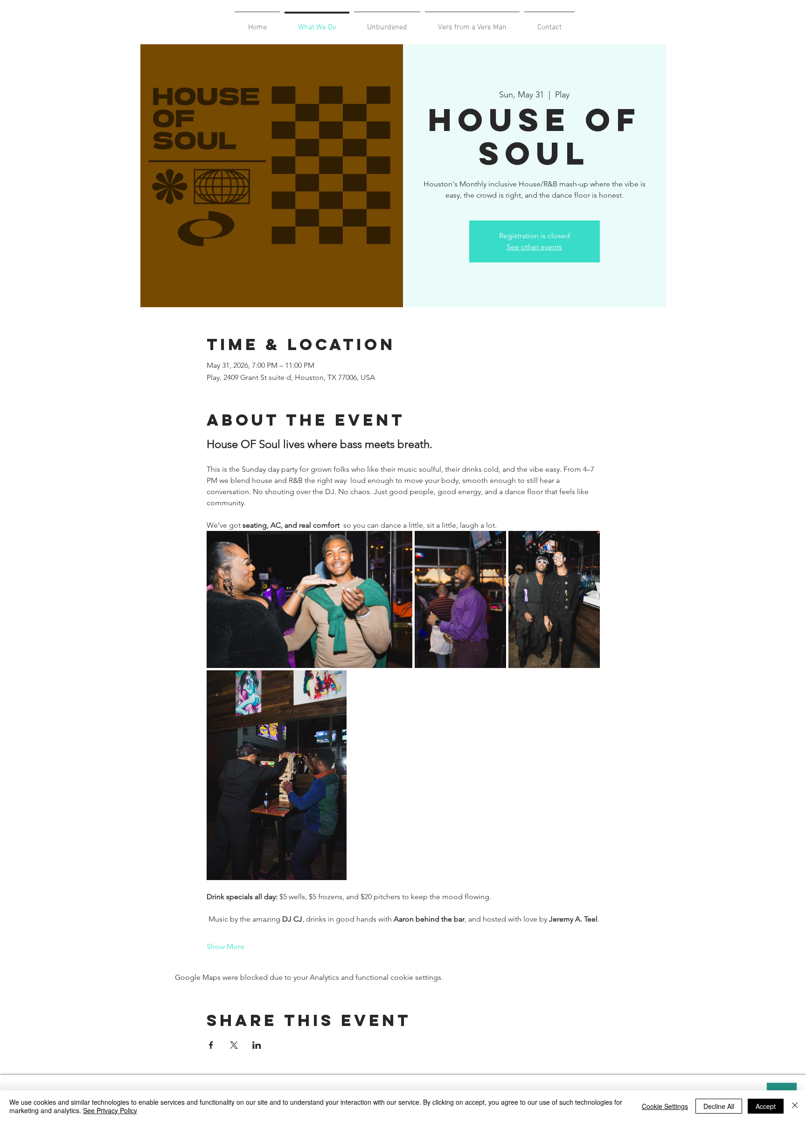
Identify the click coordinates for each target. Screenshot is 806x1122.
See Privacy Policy (110, 1110)
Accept (766, 1106)
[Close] (794, 1106)
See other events (534, 246)
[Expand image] (309, 599)
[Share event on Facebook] (211, 1045)
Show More (225, 946)
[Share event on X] (233, 1045)
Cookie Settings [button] (665, 1106)
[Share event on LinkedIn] (256, 1045)
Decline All (718, 1106)
